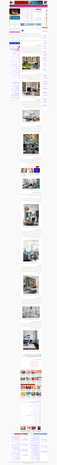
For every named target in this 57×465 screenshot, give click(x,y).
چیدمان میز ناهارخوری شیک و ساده (34, 404)
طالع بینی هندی (19, 30)
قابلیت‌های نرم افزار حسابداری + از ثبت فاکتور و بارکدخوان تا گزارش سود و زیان (14, 93)
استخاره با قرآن (17, 28)
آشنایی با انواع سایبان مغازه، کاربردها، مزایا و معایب (45, 52)
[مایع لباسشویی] (31, 24)
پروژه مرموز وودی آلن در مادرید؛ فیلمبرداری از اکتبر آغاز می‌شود (25, 439)
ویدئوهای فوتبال (12, 34)
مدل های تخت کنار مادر (27, 18)
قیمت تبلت (18, 38)
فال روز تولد (13, 30)
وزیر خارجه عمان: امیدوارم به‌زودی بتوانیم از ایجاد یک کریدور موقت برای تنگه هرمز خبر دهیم (15, 91)
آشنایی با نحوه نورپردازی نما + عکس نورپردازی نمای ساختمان (26, 17)
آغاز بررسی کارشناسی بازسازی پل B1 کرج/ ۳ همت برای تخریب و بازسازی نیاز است (35, 435)
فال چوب (16, 30)
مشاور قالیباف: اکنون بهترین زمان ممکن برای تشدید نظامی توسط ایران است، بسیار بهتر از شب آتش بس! (34, 443)
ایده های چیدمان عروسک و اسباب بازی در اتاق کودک (13, 53)
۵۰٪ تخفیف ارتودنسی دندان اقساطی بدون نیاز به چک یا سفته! (33, 356)
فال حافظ (17, 23)
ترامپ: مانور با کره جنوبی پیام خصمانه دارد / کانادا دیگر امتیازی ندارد (15, 86)
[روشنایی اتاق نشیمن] (31, 251)
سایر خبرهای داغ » (11, 100)
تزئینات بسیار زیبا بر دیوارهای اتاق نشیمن (34, 364)
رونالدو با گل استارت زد (18, 443)
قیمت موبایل (18, 37)
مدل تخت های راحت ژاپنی (14, 77)
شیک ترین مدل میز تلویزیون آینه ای (13, 58)
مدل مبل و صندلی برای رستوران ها (13, 60)
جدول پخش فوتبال (12, 37)
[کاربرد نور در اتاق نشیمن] (31, 63)
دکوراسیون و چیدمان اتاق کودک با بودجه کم (45, 81)
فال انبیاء (12, 23)
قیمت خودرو (18, 33)
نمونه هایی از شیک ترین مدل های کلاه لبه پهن (45, 35)
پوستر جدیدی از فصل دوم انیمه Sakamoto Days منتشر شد (25, 455)
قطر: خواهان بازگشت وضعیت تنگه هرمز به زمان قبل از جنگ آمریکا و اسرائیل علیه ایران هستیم (35, 451)
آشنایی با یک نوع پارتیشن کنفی (14, 75)
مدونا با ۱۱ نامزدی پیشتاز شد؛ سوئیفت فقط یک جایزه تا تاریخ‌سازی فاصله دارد (15, 438)
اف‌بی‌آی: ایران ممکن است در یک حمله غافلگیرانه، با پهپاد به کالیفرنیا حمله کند (43, 452)
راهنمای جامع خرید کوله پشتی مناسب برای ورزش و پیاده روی (45, 58)
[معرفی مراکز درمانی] (14, 19)
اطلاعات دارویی (12, 33)
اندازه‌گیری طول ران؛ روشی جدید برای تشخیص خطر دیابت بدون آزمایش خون (15, 458)
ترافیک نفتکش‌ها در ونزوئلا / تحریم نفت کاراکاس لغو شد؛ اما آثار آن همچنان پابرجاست (35, 447)
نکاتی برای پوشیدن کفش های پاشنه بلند (34, 413)
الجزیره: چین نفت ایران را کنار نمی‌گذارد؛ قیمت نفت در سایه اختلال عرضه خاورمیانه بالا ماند (34, 448)
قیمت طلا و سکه (17, 34)
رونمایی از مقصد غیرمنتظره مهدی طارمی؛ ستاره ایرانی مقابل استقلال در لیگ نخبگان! (15, 448)
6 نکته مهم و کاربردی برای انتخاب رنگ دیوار (34, 402)
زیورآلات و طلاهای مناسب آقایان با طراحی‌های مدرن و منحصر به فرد (31, 415)
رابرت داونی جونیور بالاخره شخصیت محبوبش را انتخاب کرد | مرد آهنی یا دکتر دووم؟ (15, 435)
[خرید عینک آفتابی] (14, 15)
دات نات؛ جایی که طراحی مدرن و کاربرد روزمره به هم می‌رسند (15, 92)
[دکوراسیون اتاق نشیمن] (31, 144)
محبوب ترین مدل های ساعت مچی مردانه (45, 46)
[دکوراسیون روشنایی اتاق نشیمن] (31, 116)
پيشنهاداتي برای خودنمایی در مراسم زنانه (34, 411)
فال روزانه (12, 28)
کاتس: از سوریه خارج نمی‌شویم (16, 99)
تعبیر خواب (11, 30)
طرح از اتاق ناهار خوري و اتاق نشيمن (34, 366)
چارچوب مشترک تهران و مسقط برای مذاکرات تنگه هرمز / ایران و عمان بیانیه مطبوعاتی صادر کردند (14, 96)
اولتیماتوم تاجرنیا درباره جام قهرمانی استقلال (16, 444)
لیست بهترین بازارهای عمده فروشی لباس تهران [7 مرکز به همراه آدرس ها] (45, 99)
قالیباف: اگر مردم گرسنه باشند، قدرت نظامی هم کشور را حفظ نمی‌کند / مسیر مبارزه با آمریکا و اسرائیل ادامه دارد (35, 458)
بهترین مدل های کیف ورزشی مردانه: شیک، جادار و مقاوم (45, 69)
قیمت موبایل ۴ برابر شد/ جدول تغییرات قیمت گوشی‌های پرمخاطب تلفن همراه (35, 450)
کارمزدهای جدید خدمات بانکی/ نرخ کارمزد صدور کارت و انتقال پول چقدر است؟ (35, 453)
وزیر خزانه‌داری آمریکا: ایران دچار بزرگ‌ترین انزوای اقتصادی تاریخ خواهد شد (44, 440)
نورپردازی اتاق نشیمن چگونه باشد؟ (36, 27)
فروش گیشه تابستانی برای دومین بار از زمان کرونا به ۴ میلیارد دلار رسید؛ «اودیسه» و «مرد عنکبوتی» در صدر (24, 449)
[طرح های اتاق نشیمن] (31, 215)
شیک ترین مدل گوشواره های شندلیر (45, 63)
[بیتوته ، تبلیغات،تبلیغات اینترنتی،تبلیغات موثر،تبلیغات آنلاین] (21, 2)
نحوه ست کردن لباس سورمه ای (35, 417)
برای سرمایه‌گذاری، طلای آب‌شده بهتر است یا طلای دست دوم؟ (45, 75)
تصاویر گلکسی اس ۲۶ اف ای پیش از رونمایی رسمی (15, 452)
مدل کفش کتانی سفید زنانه (45, 86)
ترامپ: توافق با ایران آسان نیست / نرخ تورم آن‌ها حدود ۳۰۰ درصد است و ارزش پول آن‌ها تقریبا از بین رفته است (35, 441)
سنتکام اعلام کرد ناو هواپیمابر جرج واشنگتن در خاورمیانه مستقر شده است (35, 454)
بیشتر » (21, 9)
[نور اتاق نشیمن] (31, 340)
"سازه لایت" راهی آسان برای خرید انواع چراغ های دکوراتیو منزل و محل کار (45, 93)
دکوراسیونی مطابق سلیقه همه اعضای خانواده (33, 365)
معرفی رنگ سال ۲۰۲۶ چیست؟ (45, 40)
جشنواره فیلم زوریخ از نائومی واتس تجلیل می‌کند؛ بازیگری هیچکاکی (24, 444)
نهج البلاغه (13, 38)
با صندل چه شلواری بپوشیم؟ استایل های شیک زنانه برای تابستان (45, 105)
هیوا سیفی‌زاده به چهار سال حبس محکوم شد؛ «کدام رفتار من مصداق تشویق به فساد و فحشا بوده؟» (15, 437)
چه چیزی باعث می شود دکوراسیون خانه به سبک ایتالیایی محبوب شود (26, 21)
